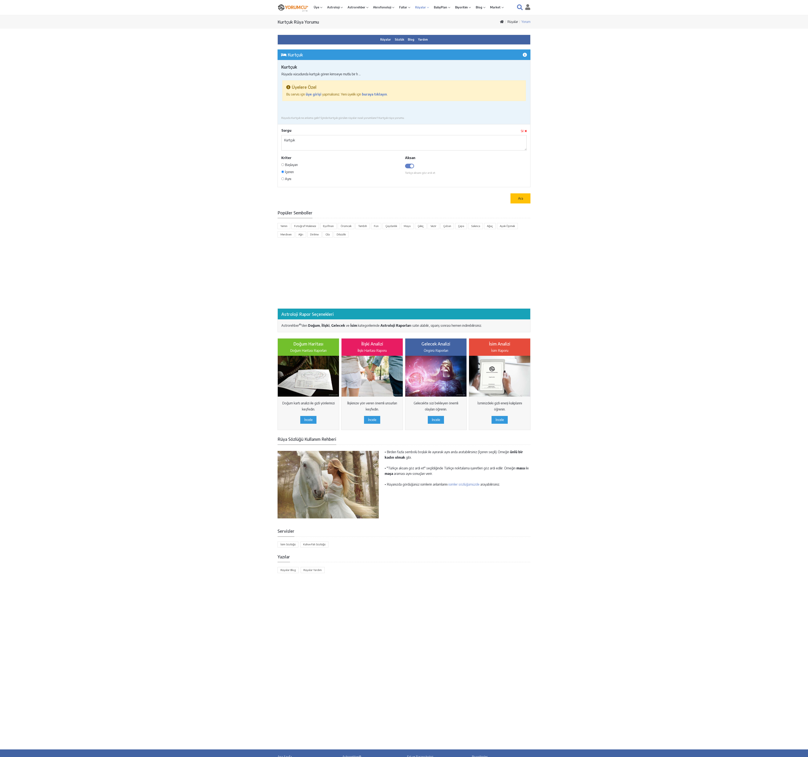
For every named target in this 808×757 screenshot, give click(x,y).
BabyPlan (441, 7)
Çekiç (421, 226)
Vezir (433, 226)
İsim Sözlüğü (288, 544)
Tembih (362, 226)
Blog (479, 7)
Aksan (410, 158)
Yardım (423, 39)
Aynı (287, 179)
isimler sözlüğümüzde (464, 484)
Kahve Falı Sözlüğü (314, 544)
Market (495, 7)
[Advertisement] (404, 273)
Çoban (447, 226)
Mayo (407, 226)
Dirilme (314, 234)
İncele (308, 420)
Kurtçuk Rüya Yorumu (298, 21)
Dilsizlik (341, 234)
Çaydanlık (391, 226)
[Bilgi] (525, 54)
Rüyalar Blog (288, 570)
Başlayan (291, 165)
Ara (520, 198)
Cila (328, 234)
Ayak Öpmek (507, 226)
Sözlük (399, 39)
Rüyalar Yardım (312, 570)
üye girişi (313, 94)
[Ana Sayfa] (502, 22)
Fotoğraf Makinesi (305, 226)
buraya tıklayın (374, 94)
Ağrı (300, 234)
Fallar (403, 7)
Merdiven (286, 234)
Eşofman (328, 226)
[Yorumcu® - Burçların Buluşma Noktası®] (281, 7)
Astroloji (333, 7)
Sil (522, 131)
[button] (520, 7)
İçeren (289, 172)
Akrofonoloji (382, 7)
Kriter (286, 158)
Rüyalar (421, 7)
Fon (376, 226)
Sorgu (286, 130)
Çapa (461, 226)
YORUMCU (296, 7)
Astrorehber (357, 7)
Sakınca (475, 226)
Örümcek (346, 226)
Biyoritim (461, 7)
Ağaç (490, 226)
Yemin (283, 226)
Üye (317, 7)
